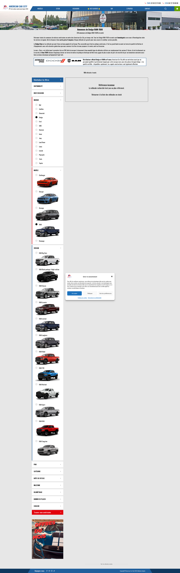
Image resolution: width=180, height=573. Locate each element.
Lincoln (41, 151)
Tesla (40, 159)
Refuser (90, 293)
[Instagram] (51, 571)
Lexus (40, 146)
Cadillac (41, 109)
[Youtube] (49, 571)
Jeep (40, 138)
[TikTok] (54, 571)
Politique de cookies (82, 297)
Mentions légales (141, 571)
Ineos (40, 134)
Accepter (74, 293)
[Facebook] (47, 571)
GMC (40, 126)
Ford (40, 121)
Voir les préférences (105, 293)
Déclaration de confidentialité (94, 297)
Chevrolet (42, 113)
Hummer (41, 130)
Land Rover (42, 142)
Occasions (76, 8)
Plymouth (41, 155)
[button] (112, 276)
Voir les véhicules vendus (106, 564)
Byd (40, 105)
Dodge (41, 117)
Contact (147, 8)
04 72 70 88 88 (173, 3)
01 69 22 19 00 (156, 3)
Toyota (41, 163)
